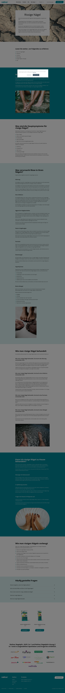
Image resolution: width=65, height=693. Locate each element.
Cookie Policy (34, 72)
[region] (32, 73)
